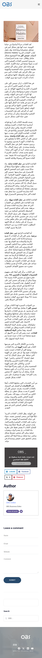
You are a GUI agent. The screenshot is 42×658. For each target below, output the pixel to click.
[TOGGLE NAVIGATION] (33, 4)
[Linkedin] (28, 648)
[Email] (21, 511)
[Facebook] (19, 648)
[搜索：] (21, 618)
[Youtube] (32, 648)
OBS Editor (11, 503)
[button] (11, 471)
